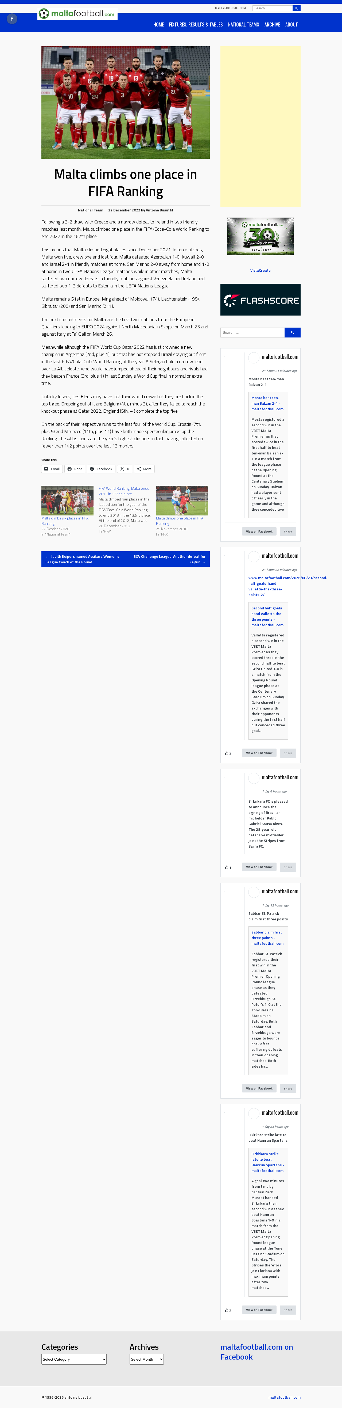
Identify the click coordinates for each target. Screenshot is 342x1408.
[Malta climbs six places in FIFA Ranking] (67, 500)
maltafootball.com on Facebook (256, 1352)
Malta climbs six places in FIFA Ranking (64, 520)
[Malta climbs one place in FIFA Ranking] (182, 500)
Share (288, 531)
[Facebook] (12, 18)
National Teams (243, 24)
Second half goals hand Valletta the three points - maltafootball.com (267, 616)
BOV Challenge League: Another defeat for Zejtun (170, 559)
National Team (90, 210)
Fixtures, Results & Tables (196, 24)
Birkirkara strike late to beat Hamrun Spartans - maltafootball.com (267, 1162)
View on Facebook (259, 531)
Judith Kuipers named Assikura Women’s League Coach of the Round (82, 559)
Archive (272, 24)
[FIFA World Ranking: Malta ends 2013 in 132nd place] (127, 510)
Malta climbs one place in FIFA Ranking (179, 520)
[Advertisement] (260, 126)
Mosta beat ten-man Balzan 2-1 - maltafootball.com (267, 403)
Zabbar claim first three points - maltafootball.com (267, 937)
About (291, 24)
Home (158, 24)
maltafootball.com (230, 8)
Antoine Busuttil (159, 210)
